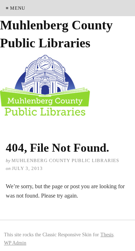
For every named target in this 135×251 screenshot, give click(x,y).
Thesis (106, 234)
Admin (15, 243)
